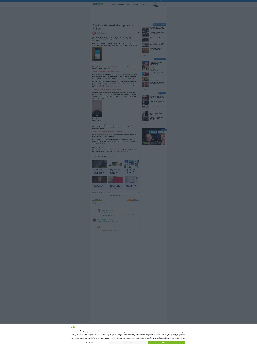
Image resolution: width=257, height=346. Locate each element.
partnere (78, 332)
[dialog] (128, 335)
